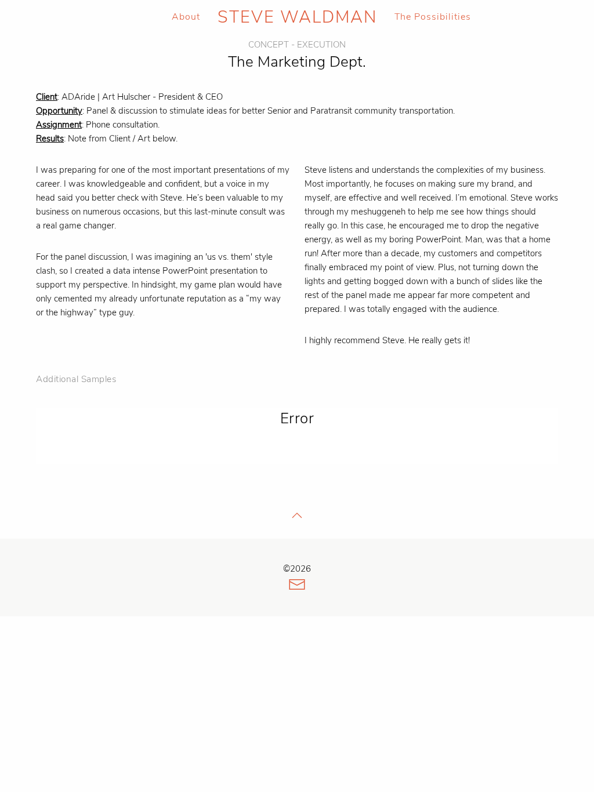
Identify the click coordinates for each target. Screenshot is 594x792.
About (186, 16)
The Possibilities (432, 16)
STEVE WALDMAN (297, 17)
